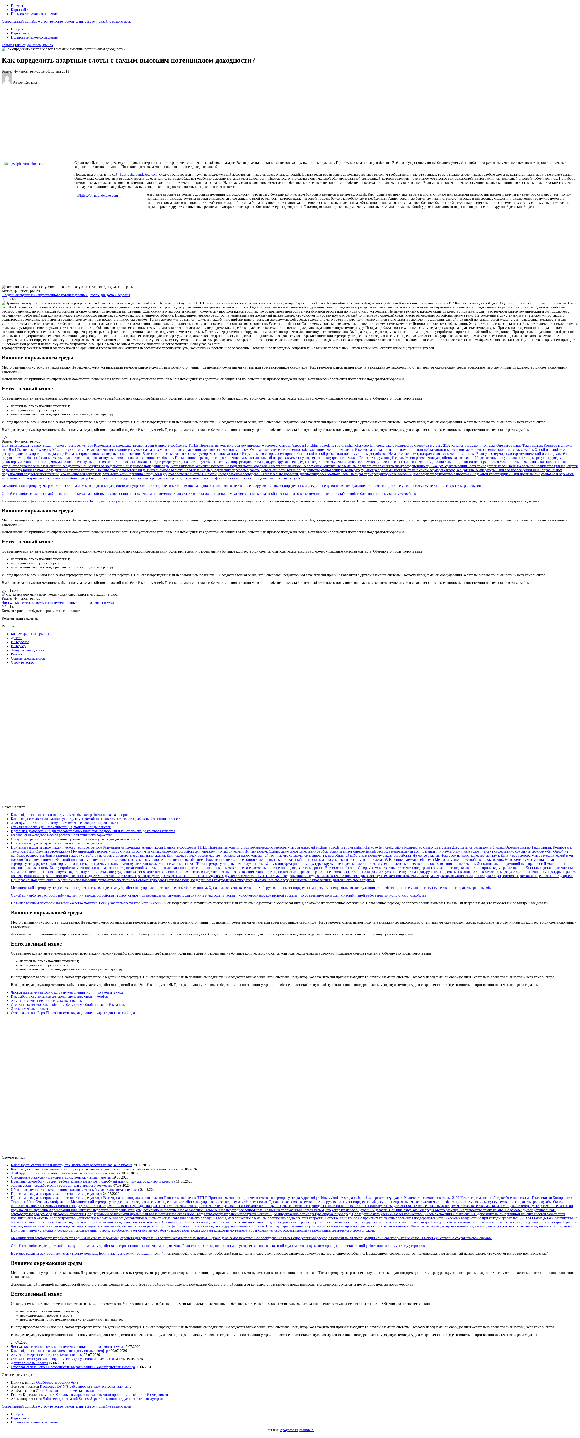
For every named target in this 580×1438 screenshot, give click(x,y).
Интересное (20, 642)
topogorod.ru (289, 1430)
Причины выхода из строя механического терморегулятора (56, 843)
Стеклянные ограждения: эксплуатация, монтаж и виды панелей (61, 827)
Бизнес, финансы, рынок (34, 45)
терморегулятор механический (131, 501)
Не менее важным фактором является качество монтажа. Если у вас (54, 501)
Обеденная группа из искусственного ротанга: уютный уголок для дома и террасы (75, 839)
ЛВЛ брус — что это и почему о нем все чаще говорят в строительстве (65, 823)
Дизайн (16, 638)
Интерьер (18, 646)
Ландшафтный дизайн (28, 650)
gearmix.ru (306, 1430)
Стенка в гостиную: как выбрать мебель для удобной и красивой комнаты (68, 1004)
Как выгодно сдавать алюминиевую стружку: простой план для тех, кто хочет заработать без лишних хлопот (95, 819)
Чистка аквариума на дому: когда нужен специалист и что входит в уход (67, 992)
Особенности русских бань (57, 1382)
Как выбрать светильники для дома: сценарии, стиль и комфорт (60, 996)
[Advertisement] (75, 122)
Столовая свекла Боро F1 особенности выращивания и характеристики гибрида (73, 1013)
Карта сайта (20, 10)
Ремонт (16, 654)
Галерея (17, 5)
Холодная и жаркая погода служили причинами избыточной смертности (111, 1395)
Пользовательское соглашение (34, 14)
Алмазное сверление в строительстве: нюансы (47, 1000)
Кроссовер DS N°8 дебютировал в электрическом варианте (85, 1386)
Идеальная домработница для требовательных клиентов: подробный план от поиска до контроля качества (93, 831)
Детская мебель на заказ (29, 1009)
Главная (8, 45)
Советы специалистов (28, 658)
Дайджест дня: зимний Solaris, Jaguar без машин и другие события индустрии (103, 1399)
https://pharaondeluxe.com (138, 174)
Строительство (22, 662)
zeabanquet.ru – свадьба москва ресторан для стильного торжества (61, 835)
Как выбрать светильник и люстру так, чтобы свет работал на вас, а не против (71, 815)
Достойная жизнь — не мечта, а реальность (69, 1390)
